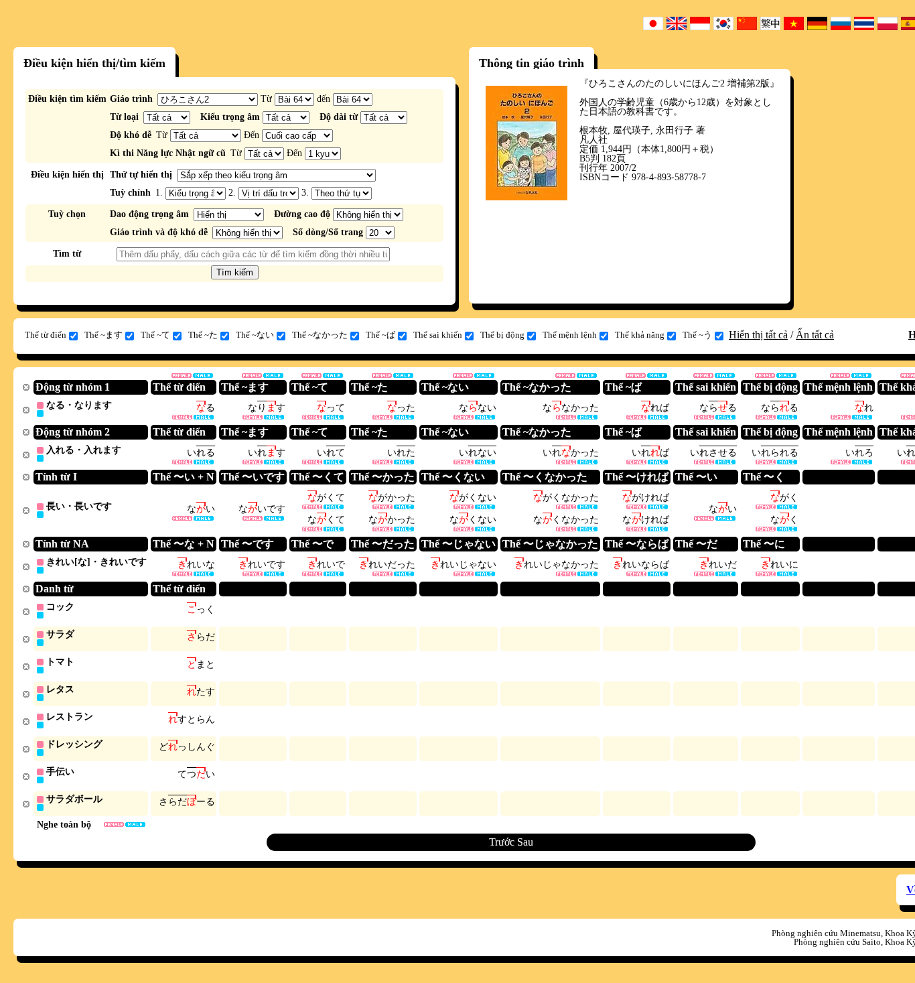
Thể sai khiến (437, 335)
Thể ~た (203, 335)
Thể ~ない (255, 335)
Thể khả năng (639, 335)
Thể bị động (502, 335)
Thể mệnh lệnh (570, 335)
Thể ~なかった (320, 335)
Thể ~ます (103, 335)
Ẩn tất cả (815, 334)
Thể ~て (155, 335)
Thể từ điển (45, 335)
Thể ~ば (380, 335)
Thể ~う (697, 335)
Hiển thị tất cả (758, 334)
